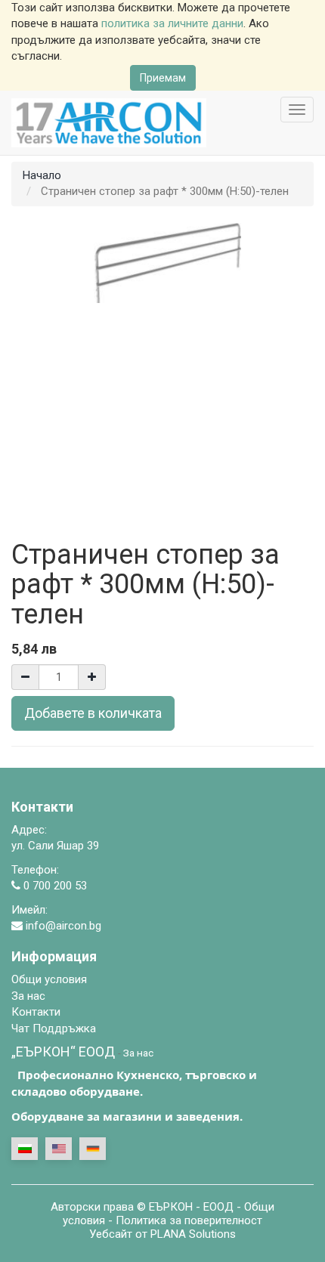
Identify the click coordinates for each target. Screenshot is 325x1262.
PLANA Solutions (193, 1234)
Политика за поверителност (189, 1220)
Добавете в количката (93, 713)
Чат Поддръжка (53, 1028)
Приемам (163, 78)
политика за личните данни (172, 23)
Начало (42, 175)
